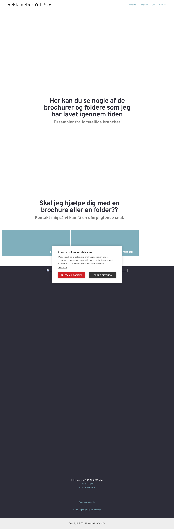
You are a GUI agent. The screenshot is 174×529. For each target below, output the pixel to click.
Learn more (62, 267)
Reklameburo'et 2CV (29, 5)
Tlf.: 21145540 (87, 484)
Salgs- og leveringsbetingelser (87, 510)
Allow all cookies (71, 275)
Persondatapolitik (87, 502)
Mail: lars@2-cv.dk (87, 487)
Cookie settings (103, 275)
